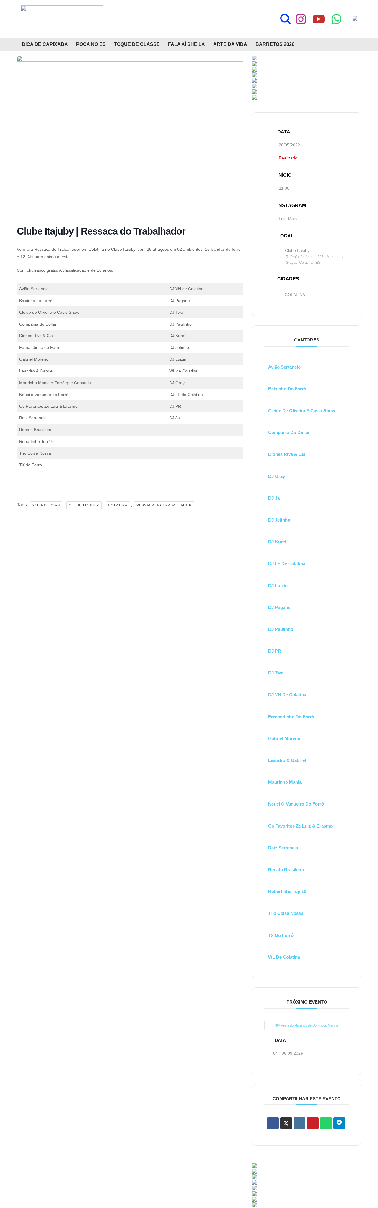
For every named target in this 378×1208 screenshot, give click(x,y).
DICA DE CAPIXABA (45, 44)
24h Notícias (46, 505)
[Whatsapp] (336, 19)
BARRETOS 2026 (274, 44)
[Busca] (285, 19)
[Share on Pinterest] (313, 1123)
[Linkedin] (299, 1123)
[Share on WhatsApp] (326, 1123)
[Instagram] (301, 19)
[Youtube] (318, 19)
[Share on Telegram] (339, 1123)
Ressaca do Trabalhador (164, 505)
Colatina (118, 505)
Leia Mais (288, 218)
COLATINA (295, 294)
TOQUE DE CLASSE (137, 44)
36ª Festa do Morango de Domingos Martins (306, 1025)
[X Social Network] (286, 1123)
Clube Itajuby (84, 505)
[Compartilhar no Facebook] (273, 1123)
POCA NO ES (91, 44)
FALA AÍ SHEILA (186, 44)
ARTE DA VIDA (230, 44)
